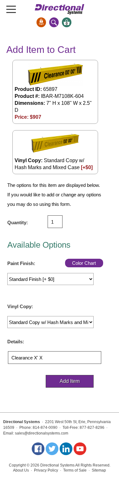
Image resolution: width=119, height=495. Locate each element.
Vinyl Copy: (20, 306)
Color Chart (84, 263)
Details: (15, 341)
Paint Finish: (21, 263)
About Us (21, 470)
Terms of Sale (75, 470)
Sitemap (99, 470)
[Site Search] (54, 22)
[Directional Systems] (59, 9)
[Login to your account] (41, 22)
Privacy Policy (46, 470)
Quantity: (17, 222)
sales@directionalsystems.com (41, 433)
